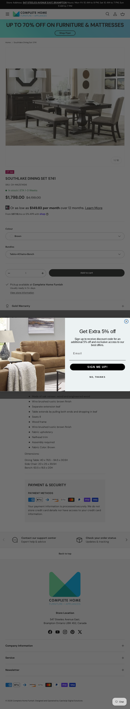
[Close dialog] (126, 321)
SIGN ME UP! (97, 367)
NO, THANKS (97, 377)
